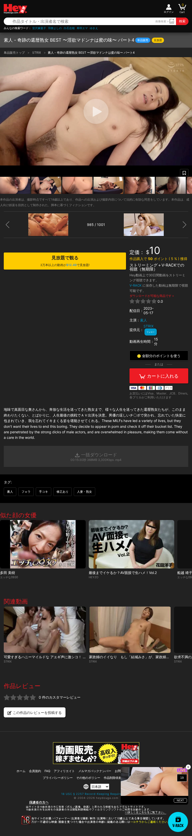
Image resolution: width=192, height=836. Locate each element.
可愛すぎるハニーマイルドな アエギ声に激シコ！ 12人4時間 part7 (56, 657)
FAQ (47, 771)
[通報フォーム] (96, 823)
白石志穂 (69, 28)
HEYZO (93, 577)
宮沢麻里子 (39, 28)
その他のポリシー (88, 778)
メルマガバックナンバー (94, 771)
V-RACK (136, 285)
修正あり (62, 491)
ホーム (21, 771)
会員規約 (35, 771)
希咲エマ (82, 28)
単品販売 (142, 40)
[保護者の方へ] (96, 813)
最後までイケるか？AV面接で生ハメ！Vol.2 (123, 572)
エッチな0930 (9, 577)
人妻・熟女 (84, 491)
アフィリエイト (64, 771)
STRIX (37, 52)
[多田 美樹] (43, 544)
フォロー (150, 332)
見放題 (158, 40)
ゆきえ (94, 28)
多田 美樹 (7, 572)
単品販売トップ (15, 52)
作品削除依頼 (113, 778)
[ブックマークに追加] (184, 172)
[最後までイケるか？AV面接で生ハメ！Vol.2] (131, 544)
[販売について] (96, 763)
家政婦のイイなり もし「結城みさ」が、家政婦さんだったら (138, 657)
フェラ (26, 491)
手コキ (43, 491)
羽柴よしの (55, 28)
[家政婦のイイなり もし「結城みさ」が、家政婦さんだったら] (130, 630)
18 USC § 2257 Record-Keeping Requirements (96, 794)
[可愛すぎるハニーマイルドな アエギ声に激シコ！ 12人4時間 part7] (45, 630)
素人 (143, 320)
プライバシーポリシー (58, 778)
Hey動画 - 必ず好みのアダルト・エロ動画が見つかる (15, 9)
